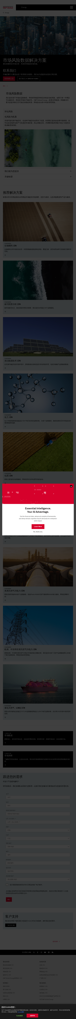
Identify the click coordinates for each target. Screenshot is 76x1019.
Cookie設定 (19, 1015)
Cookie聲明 (21, 1012)
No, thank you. (38, 531)
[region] (38, 1011)
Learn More (38, 526)
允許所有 (32, 1015)
